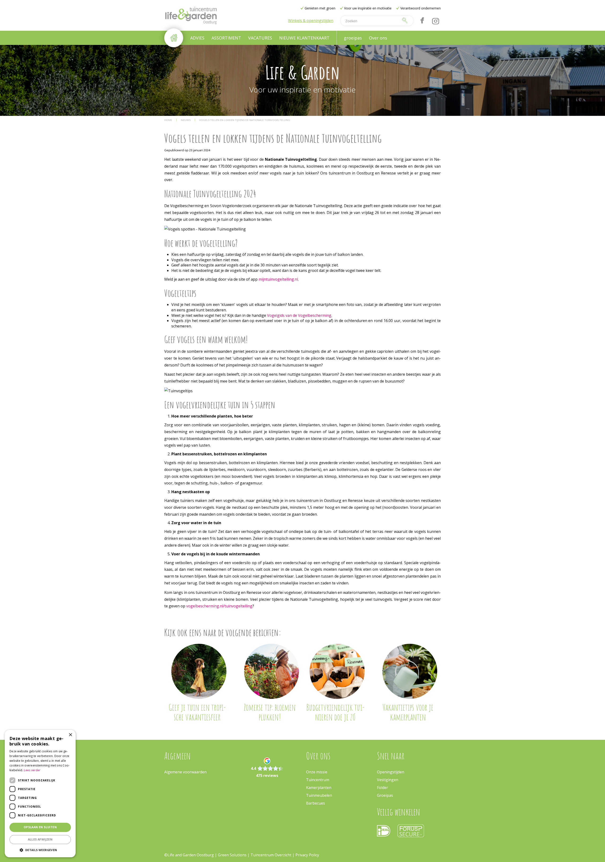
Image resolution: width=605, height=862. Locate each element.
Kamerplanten (318, 787)
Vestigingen (387, 779)
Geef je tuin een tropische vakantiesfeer (197, 712)
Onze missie (316, 772)
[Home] (173, 37)
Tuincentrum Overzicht (271, 855)
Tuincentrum (317, 779)
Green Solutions (232, 855)
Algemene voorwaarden (185, 772)
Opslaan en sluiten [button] (40, 827)
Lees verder (32, 770)
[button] (40, 850)
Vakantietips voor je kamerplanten (408, 712)
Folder (382, 787)
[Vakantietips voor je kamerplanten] (409, 671)
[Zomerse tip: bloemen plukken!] (271, 671)
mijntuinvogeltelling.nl (278, 279)
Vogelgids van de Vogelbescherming (299, 315)
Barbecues (315, 803)
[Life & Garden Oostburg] (190, 15)
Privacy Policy (307, 855)
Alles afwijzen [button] (40, 839)
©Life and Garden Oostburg (189, 855)
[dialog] (40, 793)
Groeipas (385, 795)
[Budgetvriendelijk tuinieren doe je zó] (337, 671)
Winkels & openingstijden (310, 20)
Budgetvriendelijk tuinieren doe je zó (335, 712)
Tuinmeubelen (319, 795)
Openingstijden (390, 772)
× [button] (70, 735)
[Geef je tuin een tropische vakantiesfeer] (198, 671)
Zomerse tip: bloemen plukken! (270, 712)
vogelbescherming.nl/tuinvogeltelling (219, 606)
